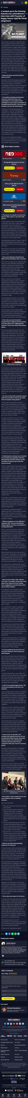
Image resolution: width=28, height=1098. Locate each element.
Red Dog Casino (7, 158)
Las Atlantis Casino (8, 201)
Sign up (26, 2)
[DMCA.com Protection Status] (21, 1076)
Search (22, 3)
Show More (20, 168)
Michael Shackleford (13, 1008)
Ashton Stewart (11, 943)
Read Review (8, 168)
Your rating (4, 973)
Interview (5, 7)
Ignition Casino (7, 180)
